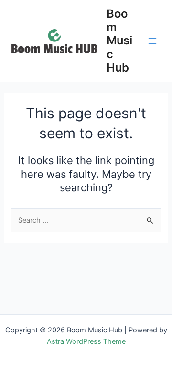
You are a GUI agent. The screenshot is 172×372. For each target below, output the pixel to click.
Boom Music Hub (119, 41)
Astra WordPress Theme (86, 341)
